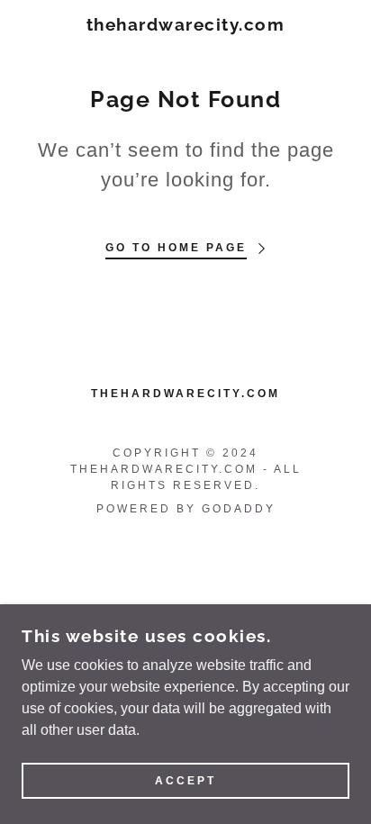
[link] (185, 24)
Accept (185, 780)
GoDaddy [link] (239, 509)
